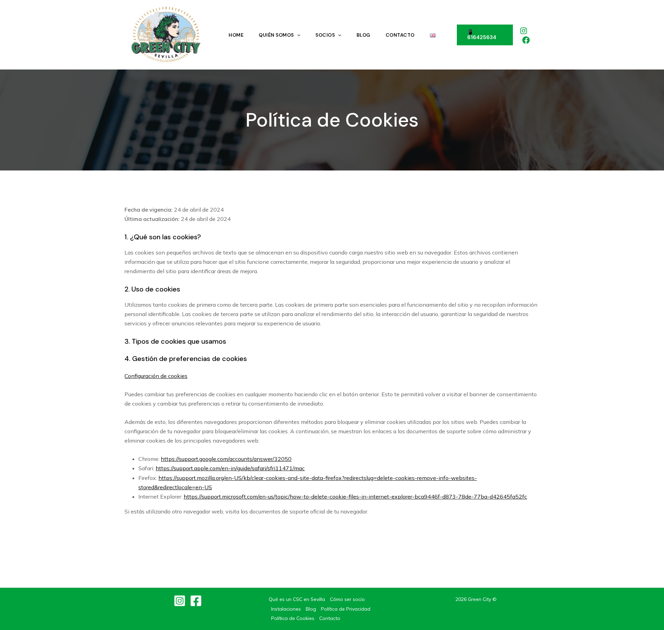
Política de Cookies (292, 618)
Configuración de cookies (155, 375)
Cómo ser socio (347, 599)
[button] (485, 35)
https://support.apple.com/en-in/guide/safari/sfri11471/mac (230, 468)
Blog (311, 609)
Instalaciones (286, 609)
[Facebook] (526, 40)
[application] (297, 35)
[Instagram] (523, 31)
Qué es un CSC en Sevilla (297, 599)
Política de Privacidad (345, 609)
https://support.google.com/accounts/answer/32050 (226, 458)
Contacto (329, 618)
